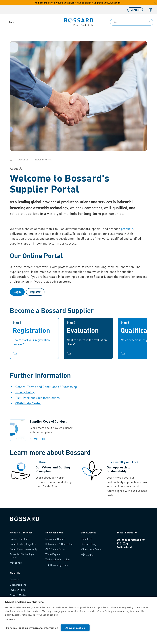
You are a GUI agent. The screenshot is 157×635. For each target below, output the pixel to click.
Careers (14, 579)
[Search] (149, 22)
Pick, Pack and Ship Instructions (37, 398)
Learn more (11, 618)
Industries (86, 538)
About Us (23, 159)
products (127, 229)
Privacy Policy (24, 392)
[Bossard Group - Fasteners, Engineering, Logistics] (11, 159)
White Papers (52, 554)
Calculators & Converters (59, 544)
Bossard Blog (88, 544)
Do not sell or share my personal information (32, 627)
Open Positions (18, 584)
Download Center (55, 538)
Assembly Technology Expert (22, 556)
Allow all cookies (75, 627)
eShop (18, 562)
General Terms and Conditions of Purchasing (46, 387)
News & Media (18, 594)
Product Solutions (19, 538)
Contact (135, 9)
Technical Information (57, 559)
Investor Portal (18, 589)
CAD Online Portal (55, 549)
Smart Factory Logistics (23, 544)
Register (35, 291)
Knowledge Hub (59, 565)
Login (17, 291)
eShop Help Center (91, 549)
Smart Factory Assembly (23, 549)
